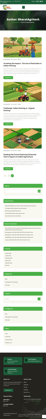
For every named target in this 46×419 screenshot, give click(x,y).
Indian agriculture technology (11, 282)
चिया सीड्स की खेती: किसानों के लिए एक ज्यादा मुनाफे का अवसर (23, 232)
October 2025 (8, 255)
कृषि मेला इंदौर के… (6, 399)
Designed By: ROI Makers (23, 416)
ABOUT (25, 382)
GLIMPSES (26, 389)
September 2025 (8, 258)
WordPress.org (8, 342)
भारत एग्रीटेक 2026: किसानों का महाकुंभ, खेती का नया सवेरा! (15, 213)
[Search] (39, 298)
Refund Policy (37, 414)
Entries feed (7, 336)
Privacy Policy (30, 414)
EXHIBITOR (26, 384)
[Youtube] (40, 1)
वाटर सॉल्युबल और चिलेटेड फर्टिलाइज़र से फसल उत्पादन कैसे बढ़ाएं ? (16, 208)
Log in (6, 333)
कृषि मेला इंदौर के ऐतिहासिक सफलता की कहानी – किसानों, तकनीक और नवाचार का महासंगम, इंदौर (20, 205)
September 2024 (8, 263)
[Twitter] (42, 1)
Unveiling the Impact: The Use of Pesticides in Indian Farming (22, 64)
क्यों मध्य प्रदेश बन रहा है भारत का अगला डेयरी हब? (13, 216)
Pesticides (7, 285)
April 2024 (7, 265)
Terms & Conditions (22, 414)
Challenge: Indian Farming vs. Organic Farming (19, 109)
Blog (20, 59)
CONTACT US (26, 392)
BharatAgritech (7, 59)
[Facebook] (37, 1)
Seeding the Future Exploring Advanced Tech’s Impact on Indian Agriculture (19, 155)
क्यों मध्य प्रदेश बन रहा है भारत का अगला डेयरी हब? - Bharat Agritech (16, 228)
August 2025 (8, 260)
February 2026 (8, 253)
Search (6, 186)
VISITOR (25, 387)
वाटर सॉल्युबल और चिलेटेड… (8, 404)
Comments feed (8, 339)
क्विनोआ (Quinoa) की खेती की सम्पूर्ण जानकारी (13, 211)
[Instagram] (39, 1)
